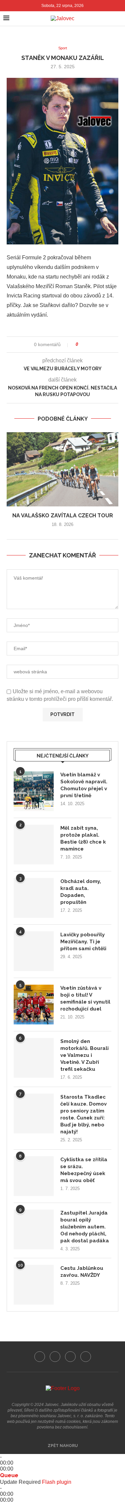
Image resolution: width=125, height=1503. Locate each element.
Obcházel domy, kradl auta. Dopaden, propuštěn (80, 891)
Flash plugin (56, 1482)
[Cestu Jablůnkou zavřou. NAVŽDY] (34, 1285)
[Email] (85, 1356)
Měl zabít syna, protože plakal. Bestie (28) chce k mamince (83, 838)
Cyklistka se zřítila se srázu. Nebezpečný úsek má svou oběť (83, 1170)
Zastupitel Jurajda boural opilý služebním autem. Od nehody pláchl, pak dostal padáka (84, 1227)
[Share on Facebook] (85, 344)
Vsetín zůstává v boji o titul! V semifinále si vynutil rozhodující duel (85, 998)
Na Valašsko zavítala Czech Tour (62, 515)
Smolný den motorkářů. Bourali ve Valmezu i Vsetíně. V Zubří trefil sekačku (84, 1055)
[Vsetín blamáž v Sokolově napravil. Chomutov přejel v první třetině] (34, 791)
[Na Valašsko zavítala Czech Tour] (62, 469)
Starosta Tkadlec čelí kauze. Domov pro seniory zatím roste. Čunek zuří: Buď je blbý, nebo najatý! (83, 1114)
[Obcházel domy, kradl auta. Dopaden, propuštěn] (34, 898)
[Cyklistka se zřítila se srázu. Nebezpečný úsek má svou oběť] (34, 1176)
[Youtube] (70, 1356)
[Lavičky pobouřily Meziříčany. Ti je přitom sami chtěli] (34, 951)
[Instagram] (55, 1356)
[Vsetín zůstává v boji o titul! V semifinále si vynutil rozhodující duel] (34, 1004)
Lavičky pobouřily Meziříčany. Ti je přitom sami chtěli (83, 942)
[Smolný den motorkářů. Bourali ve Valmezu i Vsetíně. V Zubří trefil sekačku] (34, 1058)
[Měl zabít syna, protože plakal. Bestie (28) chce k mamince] (34, 844)
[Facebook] (39, 1356)
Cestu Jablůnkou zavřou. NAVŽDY (81, 1271)
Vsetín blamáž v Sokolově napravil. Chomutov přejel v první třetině (83, 785)
